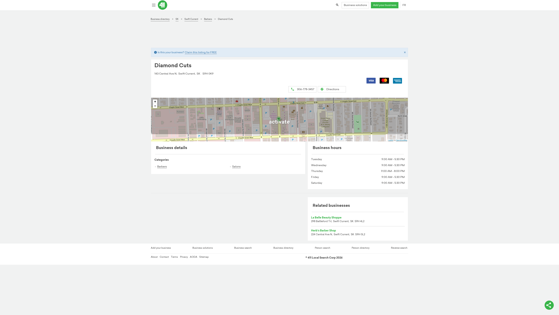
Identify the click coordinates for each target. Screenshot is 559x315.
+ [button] (155, 101)
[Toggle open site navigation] (154, 5)
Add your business (384, 5)
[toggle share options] (549, 305)
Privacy (184, 256)
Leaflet (390, 140)
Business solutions (355, 5)
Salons (236, 166)
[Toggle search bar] (337, 5)
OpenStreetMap (401, 140)
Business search (243, 247)
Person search (322, 247)
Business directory (283, 247)
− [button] (155, 106)
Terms (174, 256)
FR (404, 5)
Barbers (162, 166)
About (154, 256)
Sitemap (204, 256)
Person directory (360, 247)
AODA (193, 256)
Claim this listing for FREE (201, 52)
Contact (164, 256)
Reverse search (399, 247)
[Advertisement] (241, 36)
